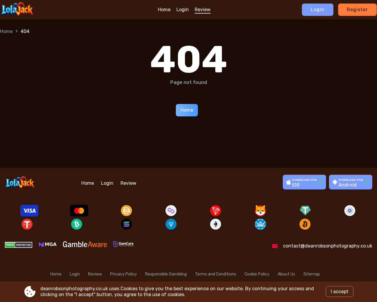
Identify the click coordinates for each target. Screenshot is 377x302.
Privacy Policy (123, 274)
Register (357, 9)
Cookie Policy (256, 274)
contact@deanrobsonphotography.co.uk (327, 246)
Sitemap (311, 274)
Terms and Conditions (215, 274)
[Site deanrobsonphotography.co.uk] (27, 9)
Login (182, 9)
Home (164, 9)
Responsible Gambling (166, 274)
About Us (286, 274)
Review (203, 9)
